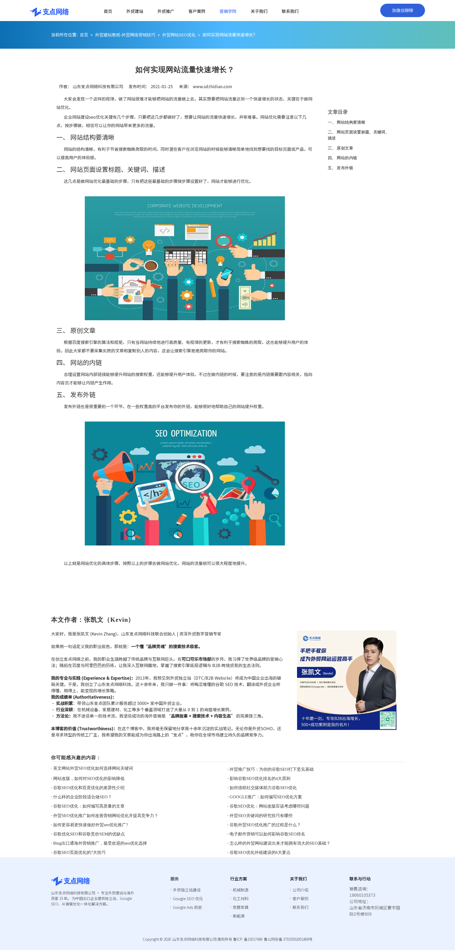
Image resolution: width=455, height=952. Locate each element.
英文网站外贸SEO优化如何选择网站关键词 (93, 768)
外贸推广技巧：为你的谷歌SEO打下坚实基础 (272, 769)
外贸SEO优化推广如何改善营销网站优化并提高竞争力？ (105, 815)
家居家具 (241, 907)
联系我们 (300, 907)
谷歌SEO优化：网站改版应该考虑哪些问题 (269, 806)
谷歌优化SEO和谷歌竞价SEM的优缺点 (89, 834)
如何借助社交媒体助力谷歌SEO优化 (263, 787)
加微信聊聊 (402, 10)
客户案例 (300, 898)
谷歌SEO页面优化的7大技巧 (79, 852)
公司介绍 (300, 890)
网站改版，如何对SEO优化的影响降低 (89, 778)
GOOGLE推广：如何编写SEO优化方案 (266, 797)
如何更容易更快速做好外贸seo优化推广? (90, 825)
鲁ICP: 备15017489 (247, 939)
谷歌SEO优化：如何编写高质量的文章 (89, 806)
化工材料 (241, 898)
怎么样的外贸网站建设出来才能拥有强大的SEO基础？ (280, 843)
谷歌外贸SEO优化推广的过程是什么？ (265, 825)
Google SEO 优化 (188, 898)
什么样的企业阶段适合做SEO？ (82, 797)
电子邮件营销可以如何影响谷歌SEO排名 (267, 834)
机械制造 (241, 890)
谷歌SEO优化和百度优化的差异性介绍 (89, 787)
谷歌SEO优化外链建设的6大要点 (260, 852)
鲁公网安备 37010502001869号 (288, 939)
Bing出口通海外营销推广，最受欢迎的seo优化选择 (100, 843)
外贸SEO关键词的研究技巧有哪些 (261, 815)
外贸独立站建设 (187, 890)
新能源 (239, 916)
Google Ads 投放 (187, 907)
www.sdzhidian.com (212, 86)
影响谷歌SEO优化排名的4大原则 (260, 778)
